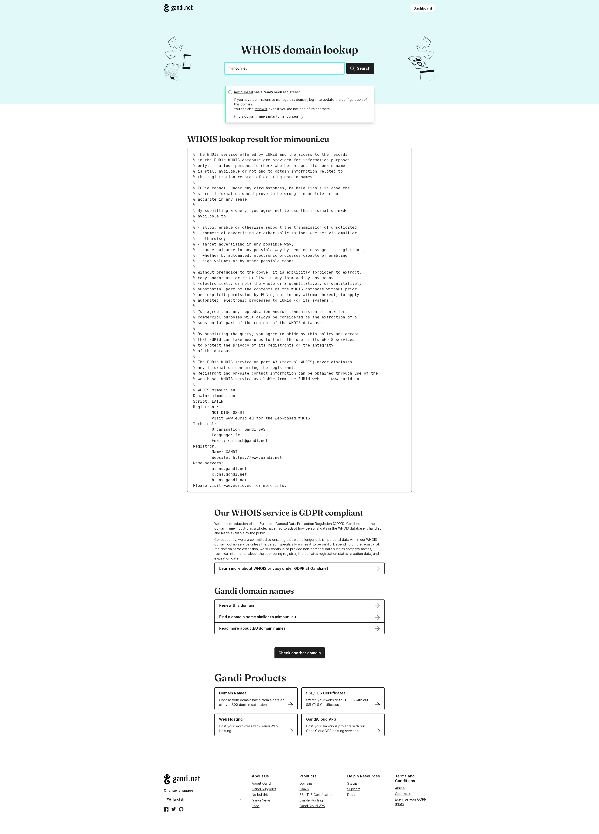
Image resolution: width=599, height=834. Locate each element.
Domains (306, 783)
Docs (351, 795)
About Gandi (261, 783)
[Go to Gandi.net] (178, 8)
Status (352, 783)
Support (353, 789)
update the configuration (343, 99)
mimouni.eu (243, 92)
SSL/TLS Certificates (316, 795)
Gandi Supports (264, 789)
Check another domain (299, 652)
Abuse (400, 788)
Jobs (255, 806)
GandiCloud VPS (312, 806)
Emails (304, 789)
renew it (261, 109)
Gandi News (261, 800)
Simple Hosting (311, 800)
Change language (178, 790)
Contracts (403, 794)
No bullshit (260, 795)
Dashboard (423, 8)
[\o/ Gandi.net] (204, 779)
